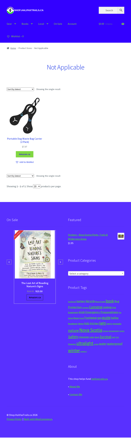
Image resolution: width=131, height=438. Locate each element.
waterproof (115, 344)
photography (114, 331)
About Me (74, 386)
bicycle (90, 301)
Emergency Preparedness (101, 312)
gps (99, 318)
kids (86, 323)
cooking (107, 307)
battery (81, 301)
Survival (105, 337)
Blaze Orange (100, 302)
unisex (96, 344)
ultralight (84, 343)
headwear (73, 323)
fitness (76, 318)
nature (73, 330)
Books (25, 23)
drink (82, 312)
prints (122, 331)
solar (91, 337)
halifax (115, 318)
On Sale (58, 23)
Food (81, 318)
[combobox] (96, 273)
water (103, 344)
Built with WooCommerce (38, 419)
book (110, 300)
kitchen (94, 323)
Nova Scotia (90, 330)
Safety (73, 336)
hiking (81, 323)
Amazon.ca (24, 154)
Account (72, 23)
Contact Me (75, 394)
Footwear (90, 318)
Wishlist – (17, 36)
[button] (24, 162)
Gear (9, 23)
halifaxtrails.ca (99, 378)
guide (106, 317)
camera (85, 307)
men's (109, 323)
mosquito (117, 323)
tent (113, 337)
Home (13, 48)
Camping (95, 307)
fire (120, 312)
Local (41, 23)
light (102, 323)
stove (97, 337)
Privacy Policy (14, 419)
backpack (72, 302)
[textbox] (96, 273)
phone (105, 331)
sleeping (84, 337)
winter (74, 350)
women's (83, 351)
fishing (70, 318)
